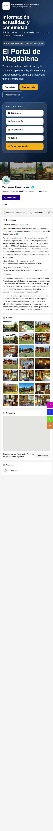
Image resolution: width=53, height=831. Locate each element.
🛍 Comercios (14, 113)
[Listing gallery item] (10, 326)
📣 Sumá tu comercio (18, 146)
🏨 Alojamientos (15, 130)
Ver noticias (10, 87)
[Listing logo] (6, 180)
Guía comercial (28, 87)
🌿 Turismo (13, 138)
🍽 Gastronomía (15, 121)
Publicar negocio (12, 95)
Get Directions (42, 455)
